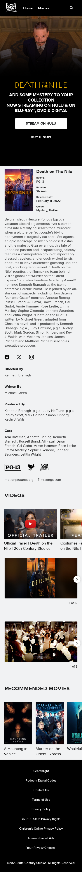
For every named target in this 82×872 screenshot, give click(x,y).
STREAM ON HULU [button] (41, 123)
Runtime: (41, 187)
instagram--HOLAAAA (31, 357)
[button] (41, 137)
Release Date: (44, 197)
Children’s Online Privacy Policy (41, 828)
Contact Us (41, 790)
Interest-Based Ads (41, 838)
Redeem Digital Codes (41, 780)
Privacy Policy (41, 809)
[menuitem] (28, 8)
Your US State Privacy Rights (41, 819)
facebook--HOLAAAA (7, 357)
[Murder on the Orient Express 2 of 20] (50, 723)
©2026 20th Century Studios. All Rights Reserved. (41, 863)
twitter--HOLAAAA (19, 357)
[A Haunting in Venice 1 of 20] (18, 723)
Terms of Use (41, 799)
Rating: (40, 177)
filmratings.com (49, 479)
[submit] (71, 8)
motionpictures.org (19, 479)
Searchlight (41, 771)
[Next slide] (74, 578)
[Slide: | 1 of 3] (41, 641)
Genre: (40, 206)
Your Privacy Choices (41, 847)
